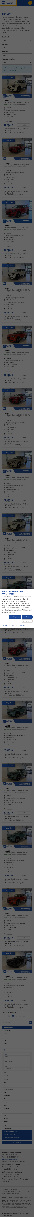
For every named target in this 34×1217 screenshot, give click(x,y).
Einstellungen (27, 621)
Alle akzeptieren (15, 617)
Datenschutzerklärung (9, 625)
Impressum (22, 625)
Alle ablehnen (27, 617)
